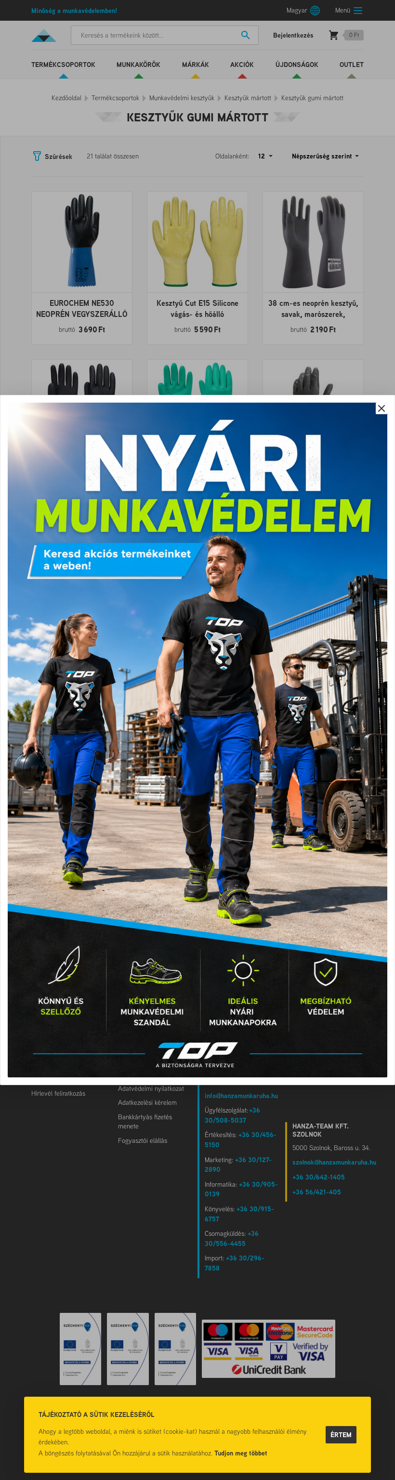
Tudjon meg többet (240, 1452)
